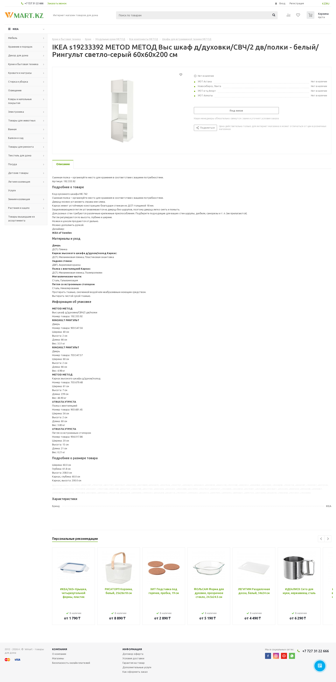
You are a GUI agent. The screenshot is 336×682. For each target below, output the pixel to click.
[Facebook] (268, 656)
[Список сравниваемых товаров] (288, 16)
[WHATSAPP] (292, 656)
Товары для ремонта (21, 146)
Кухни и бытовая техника (23, 64)
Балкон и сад (16, 138)
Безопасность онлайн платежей (71, 662)
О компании (59, 653)
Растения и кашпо (19, 207)
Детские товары (18, 173)
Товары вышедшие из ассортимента (21, 218)
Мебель (12, 38)
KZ (324, 3)
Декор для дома (18, 55)
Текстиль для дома (19, 155)
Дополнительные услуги (136, 667)
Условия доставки (133, 658)
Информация (132, 649)
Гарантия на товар (133, 662)
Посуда (12, 164)
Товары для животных (22, 120)
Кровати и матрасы (20, 72)
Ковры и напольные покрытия (20, 101)
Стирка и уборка (18, 81)
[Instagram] (276, 656)
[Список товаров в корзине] (318, 17)
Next (328, 539)
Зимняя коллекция (19, 199)
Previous (321, 539)
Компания (59, 649)
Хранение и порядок (20, 46)
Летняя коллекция (19, 181)
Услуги (12, 190)
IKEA (15, 29)
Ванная (12, 129)
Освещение (15, 90)
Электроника (16, 111)
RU (327, 3)
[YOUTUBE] (284, 656)
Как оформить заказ (135, 671)
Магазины (58, 658)
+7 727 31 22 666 (33, 3)
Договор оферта (132, 653)
